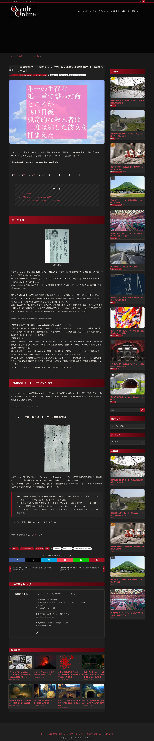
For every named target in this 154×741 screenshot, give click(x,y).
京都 (44, 75)
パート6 (66, 175)
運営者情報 (53, 734)
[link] (37, 632)
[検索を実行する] (142, 410)
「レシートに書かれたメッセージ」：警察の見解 (43, 200)
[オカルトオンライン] (23, 11)
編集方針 (108, 734)
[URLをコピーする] (97, 560)
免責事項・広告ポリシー (95, 734)
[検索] (143, 1)
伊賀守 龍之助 (21, 594)
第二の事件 (26, 193)
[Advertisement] (77, 37)
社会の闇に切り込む (25, 75)
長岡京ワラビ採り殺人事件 (77, 75)
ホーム (45, 734)
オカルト (15, 75)
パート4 (46, 175)
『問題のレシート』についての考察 (36, 197)
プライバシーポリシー (77, 734)
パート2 (26, 175)
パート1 (16, 175)
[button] (17, 560)
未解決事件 (54, 75)
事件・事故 (37, 75)
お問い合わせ (63, 734)
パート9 (36, 535)
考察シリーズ (63, 75)
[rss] (140, 1)
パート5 (56, 175)
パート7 (75, 175)
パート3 (36, 175)
